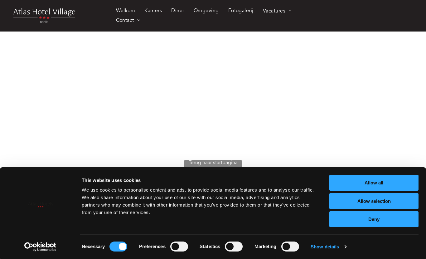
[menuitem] (125, 11)
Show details (325, 246)
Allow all (374, 182)
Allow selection (374, 201)
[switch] (179, 247)
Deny (374, 219)
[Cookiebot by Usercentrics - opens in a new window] (40, 247)
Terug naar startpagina (213, 162)
